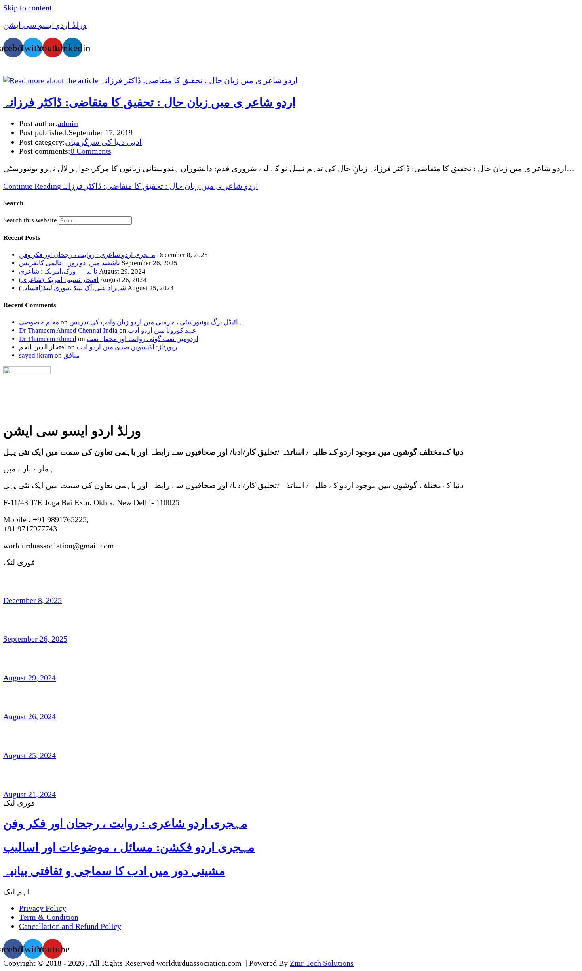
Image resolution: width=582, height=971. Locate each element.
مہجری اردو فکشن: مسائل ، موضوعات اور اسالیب (129, 847)
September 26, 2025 (35, 638)
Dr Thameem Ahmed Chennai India (68, 330)
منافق (71, 355)
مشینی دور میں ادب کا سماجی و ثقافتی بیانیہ (114, 870)
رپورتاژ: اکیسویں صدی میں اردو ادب (126, 347)
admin (68, 123)
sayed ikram (36, 355)
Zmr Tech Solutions (322, 963)
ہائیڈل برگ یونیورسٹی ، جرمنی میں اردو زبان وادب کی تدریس (155, 322)
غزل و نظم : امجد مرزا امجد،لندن (66, 775)
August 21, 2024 (29, 794)
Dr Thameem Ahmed (47, 339)
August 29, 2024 (29, 677)
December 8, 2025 (32, 600)
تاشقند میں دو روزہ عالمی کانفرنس (69, 263)
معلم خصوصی (39, 322)
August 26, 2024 (29, 716)
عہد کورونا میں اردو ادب (162, 330)
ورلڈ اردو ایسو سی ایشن (45, 25)
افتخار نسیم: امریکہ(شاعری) (59, 279)
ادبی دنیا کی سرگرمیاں (103, 142)
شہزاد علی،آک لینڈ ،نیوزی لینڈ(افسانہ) (72, 288)
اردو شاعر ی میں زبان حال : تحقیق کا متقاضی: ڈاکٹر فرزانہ (149, 102)
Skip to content (27, 7)
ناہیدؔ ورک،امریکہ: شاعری (58, 271)
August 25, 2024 (29, 755)
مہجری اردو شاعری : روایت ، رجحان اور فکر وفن (87, 255)
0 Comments (90, 151)
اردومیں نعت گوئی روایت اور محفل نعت (142, 339)
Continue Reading (130, 186)
